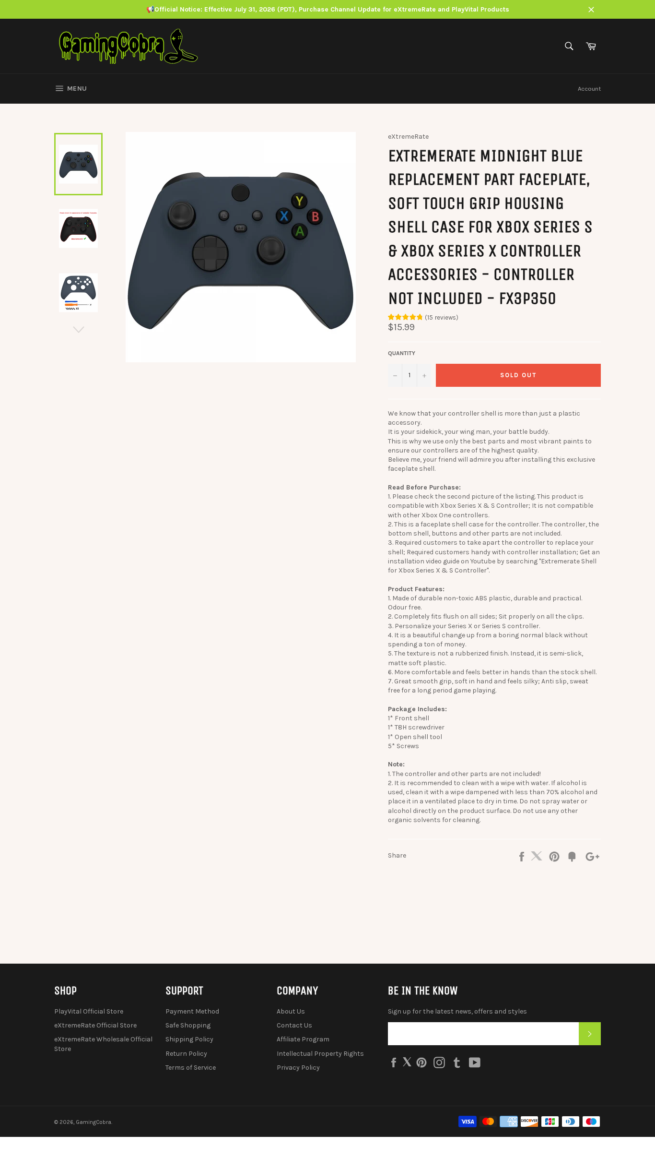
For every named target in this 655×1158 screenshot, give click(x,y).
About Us (291, 1011)
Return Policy (186, 1054)
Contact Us (294, 1025)
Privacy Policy (298, 1067)
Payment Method (192, 1011)
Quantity (401, 353)
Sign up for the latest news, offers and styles (457, 1011)
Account (589, 88)
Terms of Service (190, 1067)
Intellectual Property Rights (320, 1054)
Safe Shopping (188, 1025)
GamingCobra (93, 1122)
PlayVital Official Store (88, 1011)
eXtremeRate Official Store (95, 1025)
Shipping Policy (189, 1039)
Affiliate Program (303, 1039)
